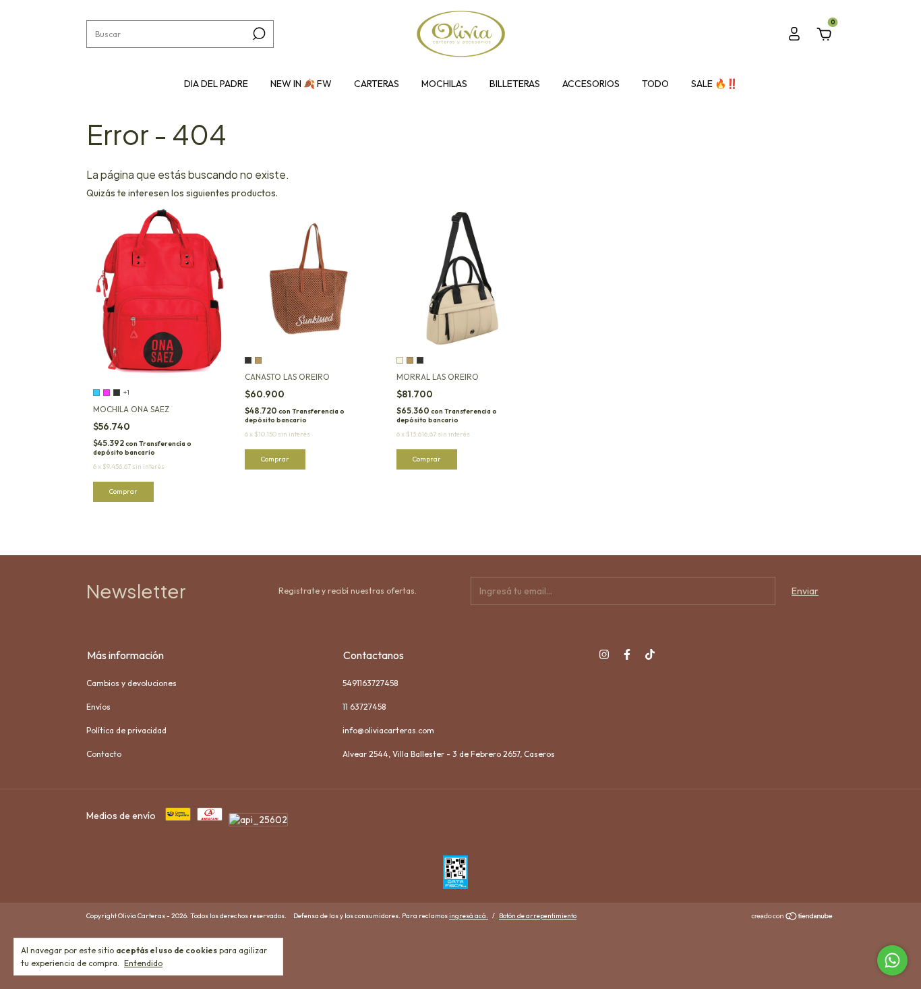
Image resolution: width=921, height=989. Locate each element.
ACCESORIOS (591, 84)
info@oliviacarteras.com (388, 730)
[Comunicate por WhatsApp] (892, 960)
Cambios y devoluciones (131, 683)
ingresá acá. (468, 915)
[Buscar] (257, 33)
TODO (655, 84)
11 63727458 (364, 707)
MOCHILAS (444, 84)
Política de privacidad (126, 730)
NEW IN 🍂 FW (301, 84)
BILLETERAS (514, 84)
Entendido (143, 963)
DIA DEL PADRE (216, 84)
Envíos (98, 707)
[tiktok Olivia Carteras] (650, 654)
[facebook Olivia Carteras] (627, 654)
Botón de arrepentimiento (537, 915)
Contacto (103, 754)
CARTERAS (376, 84)
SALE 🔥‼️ (714, 84)
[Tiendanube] (792, 917)
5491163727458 (370, 683)
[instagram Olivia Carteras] (604, 654)
